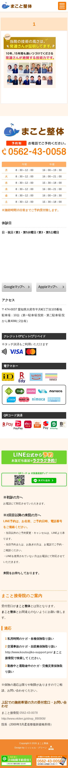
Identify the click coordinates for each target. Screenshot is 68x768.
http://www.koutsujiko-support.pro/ (28, 652)
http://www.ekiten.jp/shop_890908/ (23, 718)
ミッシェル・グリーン (36, 747)
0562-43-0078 (29, 712)
